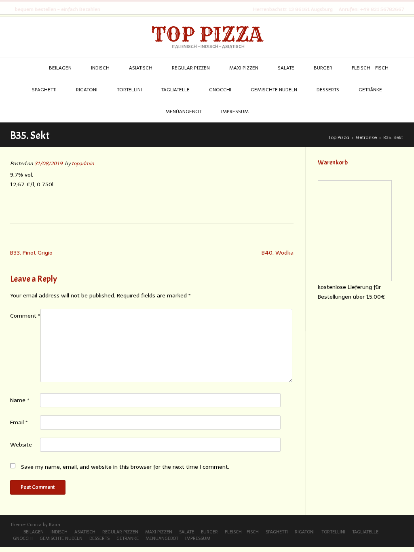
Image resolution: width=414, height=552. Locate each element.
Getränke (127, 538)
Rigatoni (305, 532)
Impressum (197, 538)
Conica (34, 524)
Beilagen (33, 532)
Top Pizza (207, 34)
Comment (25, 315)
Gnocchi (23, 538)
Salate (186, 532)
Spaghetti (277, 532)
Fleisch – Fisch (242, 532)
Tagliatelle (365, 532)
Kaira (54, 524)
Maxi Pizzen (158, 532)
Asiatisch (84, 532)
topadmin (83, 163)
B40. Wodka (278, 252)
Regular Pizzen (120, 532)
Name (20, 400)
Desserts (99, 538)
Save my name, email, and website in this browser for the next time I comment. (125, 467)
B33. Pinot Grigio (31, 252)
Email (19, 422)
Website (21, 444)
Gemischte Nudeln (61, 538)
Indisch (59, 532)
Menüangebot (162, 538)
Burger (209, 532)
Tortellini (333, 532)
